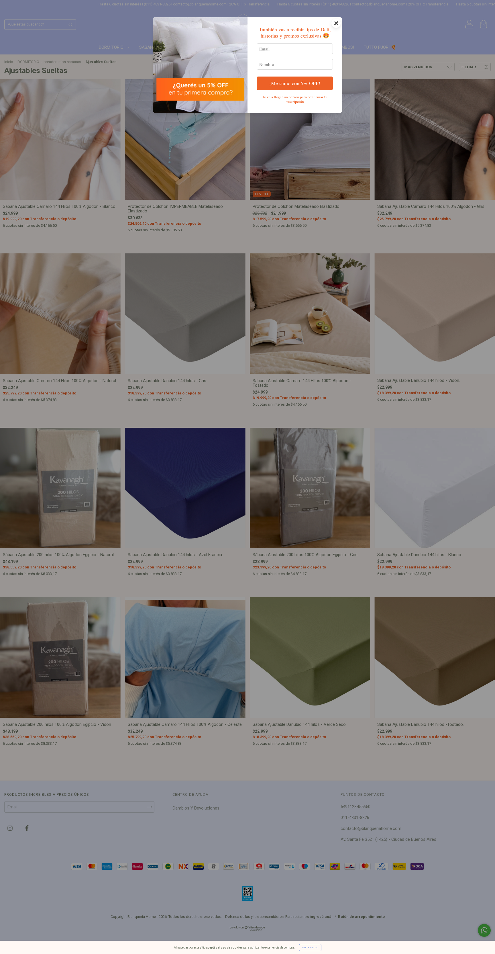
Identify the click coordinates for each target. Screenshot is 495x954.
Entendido (310, 947)
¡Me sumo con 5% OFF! (294, 83)
